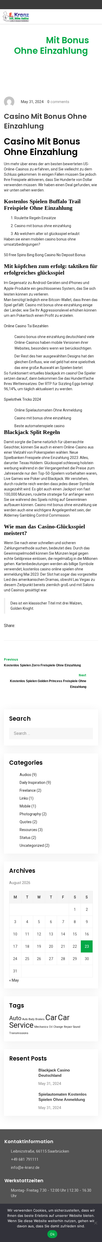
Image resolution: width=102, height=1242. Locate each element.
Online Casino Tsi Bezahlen (26, 326)
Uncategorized (32, 845)
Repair (68, 1027)
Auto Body (28, 1019)
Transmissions (18, 1033)
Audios (25, 775)
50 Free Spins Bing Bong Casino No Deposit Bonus (45, 255)
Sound (76, 1027)
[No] (95, 1222)
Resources (28, 830)
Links (24, 798)
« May (14, 980)
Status (25, 838)
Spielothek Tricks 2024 (22, 399)
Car (51, 1017)
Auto (15, 1018)
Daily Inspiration (33, 782)
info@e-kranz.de (25, 1167)
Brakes (39, 1019)
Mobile (25, 806)
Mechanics (41, 1027)
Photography (30, 814)
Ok (52, 1234)
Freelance (28, 790)
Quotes (26, 822)
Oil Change (56, 1027)
